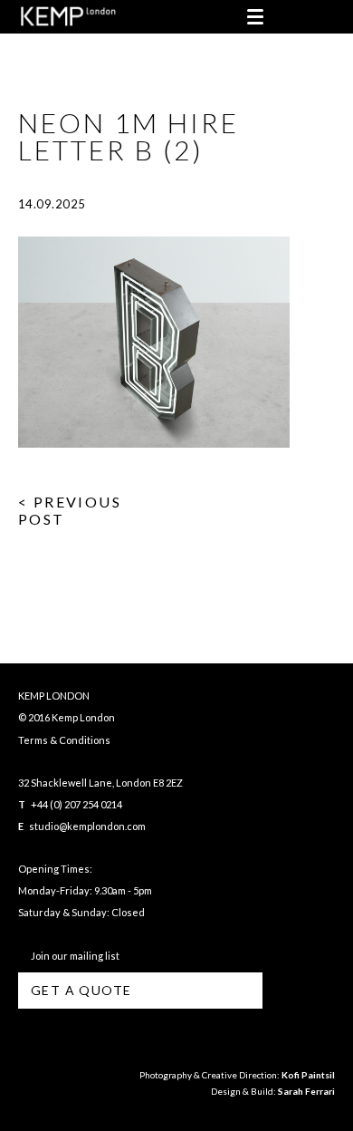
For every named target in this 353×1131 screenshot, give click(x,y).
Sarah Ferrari (306, 1091)
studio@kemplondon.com (87, 826)
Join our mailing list (73, 956)
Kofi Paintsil (308, 1074)
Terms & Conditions (64, 740)
